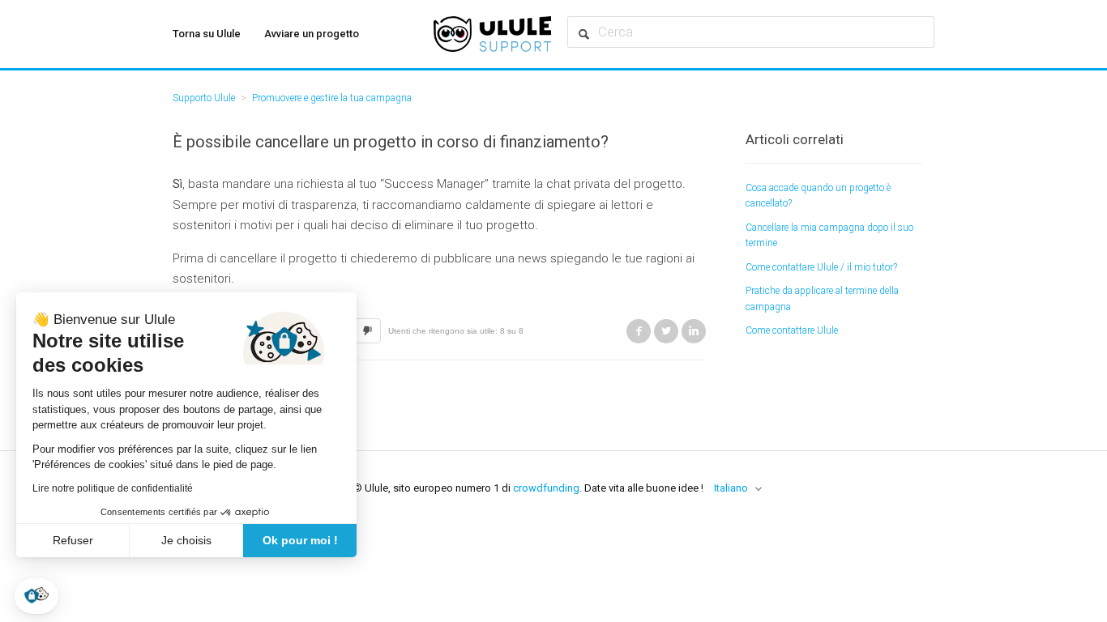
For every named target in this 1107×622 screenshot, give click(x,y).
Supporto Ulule (204, 98)
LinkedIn (694, 331)
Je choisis (186, 540)
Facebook (638, 331)
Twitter (666, 331)
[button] (36, 596)
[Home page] (492, 34)
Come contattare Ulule (792, 330)
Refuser (73, 540)
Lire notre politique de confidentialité (112, 488)
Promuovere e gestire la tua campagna (332, 98)
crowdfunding (546, 488)
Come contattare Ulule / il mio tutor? (821, 267)
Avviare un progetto (311, 34)
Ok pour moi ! (300, 540)
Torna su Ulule (207, 34)
